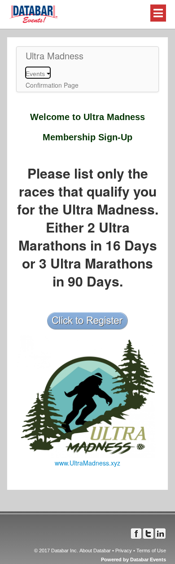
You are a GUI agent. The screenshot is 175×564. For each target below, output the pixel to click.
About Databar (95, 550)
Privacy (123, 550)
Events (36, 73)
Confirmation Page (52, 85)
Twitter (148, 533)
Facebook (136, 533)
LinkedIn (160, 533)
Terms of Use (151, 550)
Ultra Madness (54, 55)
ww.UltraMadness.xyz (89, 462)
